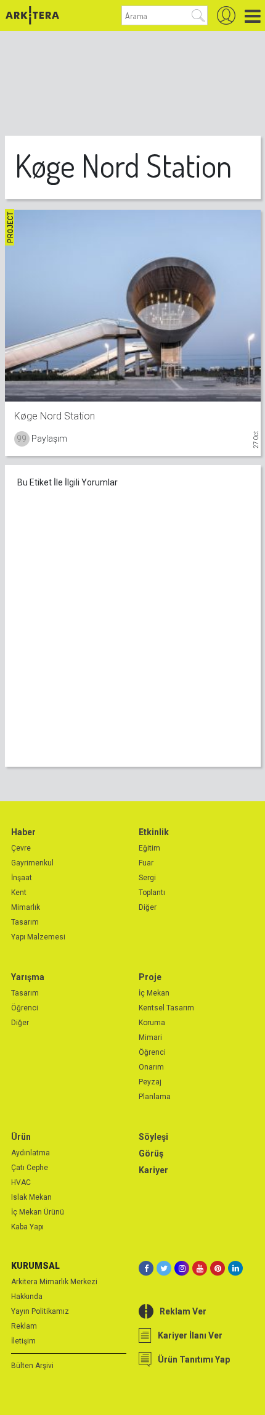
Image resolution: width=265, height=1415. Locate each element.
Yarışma (27, 977)
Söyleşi (153, 1137)
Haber (23, 832)
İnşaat (21, 877)
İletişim (23, 1341)
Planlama (155, 1096)
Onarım (151, 1067)
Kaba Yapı (27, 1227)
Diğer (148, 907)
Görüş (151, 1153)
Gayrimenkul (32, 863)
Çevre (21, 848)
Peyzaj (150, 1082)
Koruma (152, 1022)
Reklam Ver (183, 1311)
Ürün (21, 1137)
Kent (18, 892)
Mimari (150, 1037)
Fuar (146, 863)
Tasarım (25, 922)
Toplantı (152, 892)
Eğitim (149, 848)
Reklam (24, 1326)
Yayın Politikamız (40, 1311)
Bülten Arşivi (32, 1365)
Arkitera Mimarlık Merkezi (54, 1281)
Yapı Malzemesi (38, 937)
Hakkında (27, 1296)
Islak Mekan (31, 1197)
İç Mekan (154, 993)
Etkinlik (154, 832)
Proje (150, 977)
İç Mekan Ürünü (37, 1212)
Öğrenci (24, 1008)
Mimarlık (25, 907)
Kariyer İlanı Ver (190, 1335)
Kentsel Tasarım (166, 1008)
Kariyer (153, 1170)
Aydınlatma (30, 1153)
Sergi (147, 877)
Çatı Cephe (29, 1167)
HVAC (21, 1182)
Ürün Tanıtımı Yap (194, 1359)
